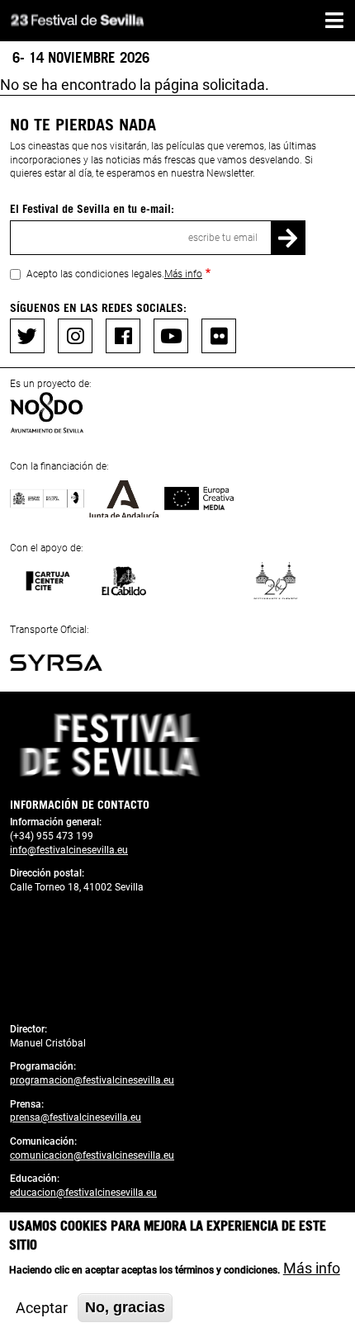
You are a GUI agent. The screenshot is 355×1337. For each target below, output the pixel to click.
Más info (183, 274)
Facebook (123, 336)
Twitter (27, 336)
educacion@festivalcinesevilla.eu (83, 1192)
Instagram (75, 336)
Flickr (218, 336)
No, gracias (125, 1307)
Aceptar (42, 1307)
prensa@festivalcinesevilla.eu (75, 1117)
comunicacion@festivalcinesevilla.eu (92, 1155)
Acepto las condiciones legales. (114, 274)
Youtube (171, 336)
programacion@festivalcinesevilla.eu (92, 1080)
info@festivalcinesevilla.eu (69, 850)
